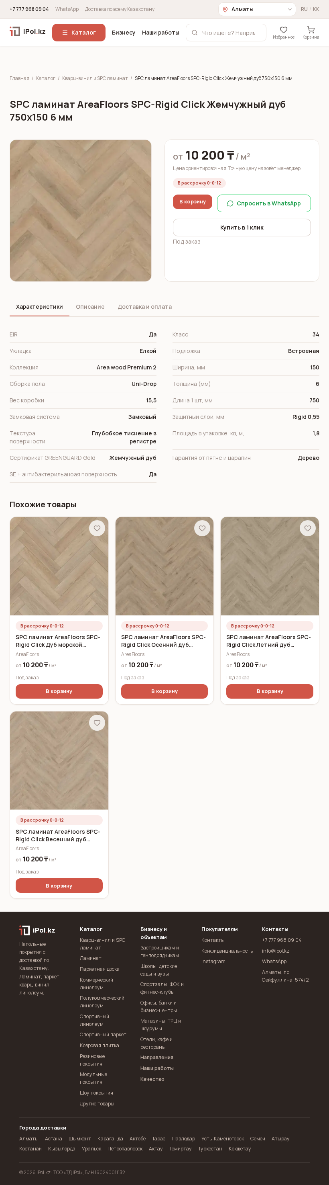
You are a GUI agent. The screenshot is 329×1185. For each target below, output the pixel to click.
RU (304, 9)
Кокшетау (240, 1148)
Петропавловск (125, 1148)
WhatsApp (67, 9)
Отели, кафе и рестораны (156, 1043)
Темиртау (180, 1148)
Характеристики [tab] (39, 306)
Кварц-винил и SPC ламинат (95, 78)
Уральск (91, 1148)
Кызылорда (61, 1148)
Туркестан (210, 1148)
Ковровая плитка (99, 1045)
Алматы (29, 1138)
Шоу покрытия (96, 1092)
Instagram (213, 961)
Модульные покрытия (93, 1078)
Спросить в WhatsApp (269, 203)
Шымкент (80, 1138)
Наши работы (160, 32)
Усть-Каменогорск (222, 1138)
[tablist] (164, 307)
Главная (19, 78)
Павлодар (183, 1138)
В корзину (192, 201)
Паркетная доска (100, 969)
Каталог (83, 32)
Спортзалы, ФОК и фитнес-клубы (162, 988)
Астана (53, 1138)
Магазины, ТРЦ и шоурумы (160, 1024)
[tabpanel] (164, 404)
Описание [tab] (90, 306)
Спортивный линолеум (94, 1020)
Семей (257, 1138)
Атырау (281, 1138)
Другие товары (97, 1103)
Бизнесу (124, 32)
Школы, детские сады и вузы (158, 970)
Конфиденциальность (225, 950)
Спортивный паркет (103, 1034)
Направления (156, 1057)
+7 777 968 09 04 (29, 9)
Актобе (138, 1138)
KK (316, 9)
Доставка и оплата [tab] (145, 306)
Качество (152, 1079)
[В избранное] (97, 528)
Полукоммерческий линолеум (102, 1001)
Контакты (213, 940)
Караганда (110, 1138)
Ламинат (91, 958)
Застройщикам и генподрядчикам (159, 951)
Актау (156, 1148)
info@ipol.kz (276, 950)
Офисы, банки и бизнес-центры (158, 1006)
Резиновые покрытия (92, 1060)
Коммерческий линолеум (96, 983)
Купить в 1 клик (242, 227)
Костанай (30, 1148)
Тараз (159, 1138)
